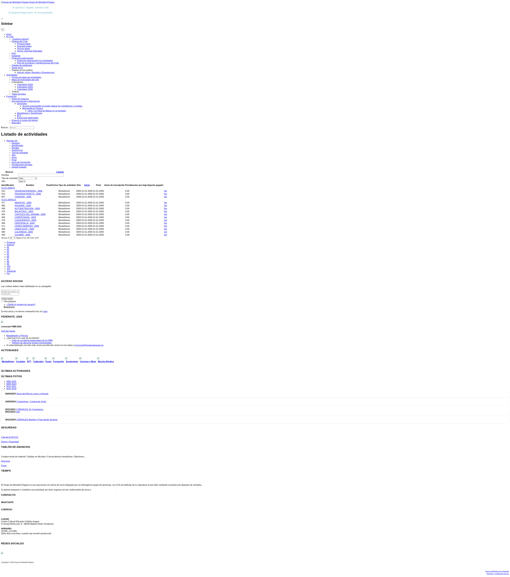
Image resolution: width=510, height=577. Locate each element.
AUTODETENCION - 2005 (27, 208)
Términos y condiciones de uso (497, 574)
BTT (19, 115)
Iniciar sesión (7, 299)
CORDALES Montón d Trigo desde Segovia (37, 420)
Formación (11, 96)
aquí (45, 311)
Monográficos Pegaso (32, 108)
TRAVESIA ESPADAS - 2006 (28, 191)
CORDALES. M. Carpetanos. (30, 409)
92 (8, 247)
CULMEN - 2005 (22, 235)
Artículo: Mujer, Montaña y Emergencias (35, 72)
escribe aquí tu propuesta (103, 490)
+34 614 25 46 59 (9, 505)
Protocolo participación (22, 58)
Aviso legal (489, 571)
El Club (9, 36)
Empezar (11, 242)
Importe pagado (19, 167)
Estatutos (16, 56)
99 (8, 264)
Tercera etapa (23, 48)
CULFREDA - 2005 (24, 232)
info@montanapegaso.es (13, 512)
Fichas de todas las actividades (26, 77)
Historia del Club (19, 41)
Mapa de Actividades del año (25, 80)
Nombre (15, 148)
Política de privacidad (501, 571)
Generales (22, 104)
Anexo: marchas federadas (29, 51)
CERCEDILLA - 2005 (25, 223)
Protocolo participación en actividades (35, 60)
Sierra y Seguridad (10, 442)
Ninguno (16, 143)
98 (8, 261)
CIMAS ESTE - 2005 (24, 229)
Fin (8, 273)
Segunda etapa (24, 46)
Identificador (17, 145)
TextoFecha (17, 150)
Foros (4, 466)
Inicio (8, 34)
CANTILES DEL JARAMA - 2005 (30, 214)
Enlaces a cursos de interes (25, 120)
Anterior (10, 245)
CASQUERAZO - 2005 (25, 220)
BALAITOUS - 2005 (24, 211)
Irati (18, 412)
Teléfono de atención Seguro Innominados (32, 343)
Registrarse (9, 307)
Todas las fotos (19, 94)
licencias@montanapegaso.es (89, 345)
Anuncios (5, 461)
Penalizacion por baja (22, 165)
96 (8, 257)
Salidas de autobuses (22, 65)
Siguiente (11, 271)
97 (8, 259)
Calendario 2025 (25, 87)
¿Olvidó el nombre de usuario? (20, 304)
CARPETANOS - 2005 (25, 217)
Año (14, 155)
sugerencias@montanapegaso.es (17, 514)
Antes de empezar (20, 99)
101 (8, 269)
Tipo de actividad (20, 153)
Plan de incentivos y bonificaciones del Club (38, 63)
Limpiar (60, 172)
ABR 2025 (11, 381)
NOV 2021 (11, 386)
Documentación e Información (26, 101)
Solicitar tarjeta (8, 331)
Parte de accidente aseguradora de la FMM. (32, 340)
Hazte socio (17, 68)
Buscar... (5, 127)
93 (8, 249)
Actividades (11, 75)
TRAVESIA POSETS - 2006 (28, 194)
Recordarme (10, 301)
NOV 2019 (11, 389)
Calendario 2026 (25, 89)
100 (8, 266)
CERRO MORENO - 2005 (27, 226)
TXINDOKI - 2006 (23, 197)
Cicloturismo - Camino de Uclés (31, 401)
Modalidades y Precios (17, 336)
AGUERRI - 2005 (23, 205)
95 (8, 254)
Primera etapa (23, 44)
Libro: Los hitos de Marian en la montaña (47, 111)
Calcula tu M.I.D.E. (10, 437)
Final (14, 160)
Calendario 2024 (25, 84)
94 (8, 252)
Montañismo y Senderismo (29, 113)
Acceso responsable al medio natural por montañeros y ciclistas (52, 106)
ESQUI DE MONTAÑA (27, 118)
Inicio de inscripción (21, 162)
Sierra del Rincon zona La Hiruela (32, 394)
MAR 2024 (11, 384)
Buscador (16, 123)
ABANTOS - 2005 (23, 203)
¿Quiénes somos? (20, 39)
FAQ (14, 53)
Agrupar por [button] (12, 141)
